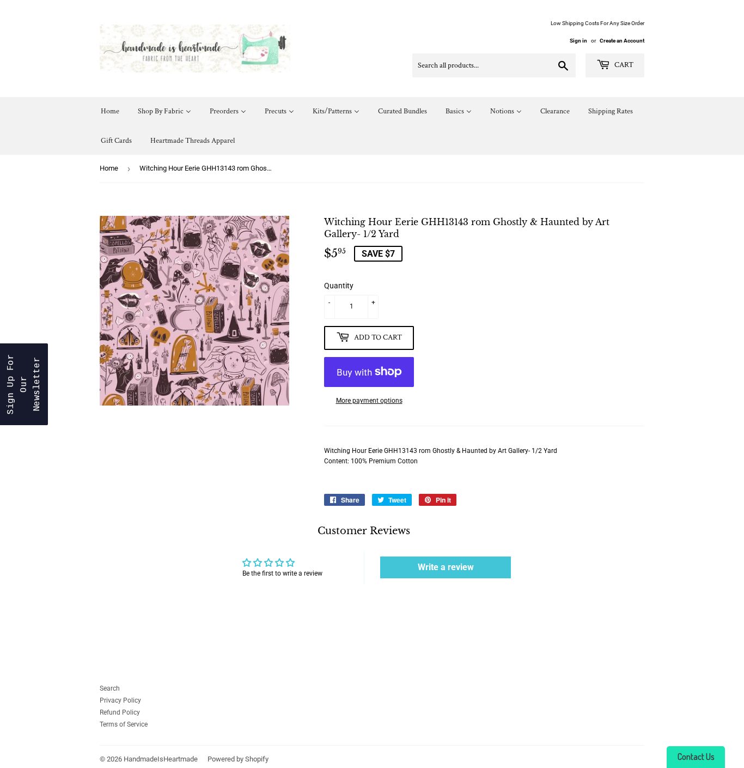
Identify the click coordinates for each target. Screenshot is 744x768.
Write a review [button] (446, 567)
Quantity (338, 285)
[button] (24, 384)
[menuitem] (110, 111)
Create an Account (622, 41)
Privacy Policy (120, 700)
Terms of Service (124, 724)
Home (109, 168)
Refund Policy (120, 712)
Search (110, 688)
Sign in (578, 41)
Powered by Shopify (238, 759)
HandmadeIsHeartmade (161, 759)
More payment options (369, 400)
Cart (623, 65)
